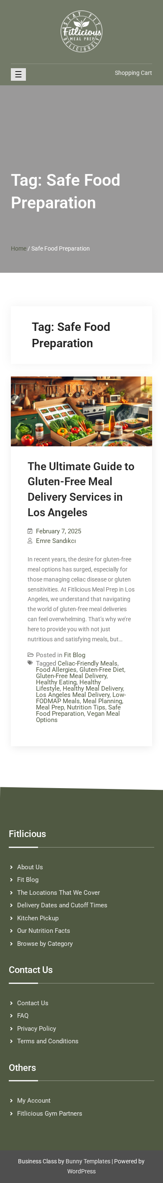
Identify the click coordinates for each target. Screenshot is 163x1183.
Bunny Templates (88, 1161)
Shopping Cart (133, 72)
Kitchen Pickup (38, 918)
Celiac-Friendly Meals (87, 663)
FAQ (22, 1015)
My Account (34, 1100)
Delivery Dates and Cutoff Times (62, 905)
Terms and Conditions (48, 1041)
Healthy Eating (56, 682)
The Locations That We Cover (58, 892)
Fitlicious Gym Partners (49, 1113)
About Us (30, 867)
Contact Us (32, 1003)
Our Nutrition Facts (43, 931)
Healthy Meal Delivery (93, 688)
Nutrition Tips (86, 707)
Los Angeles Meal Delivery (73, 695)
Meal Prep (50, 707)
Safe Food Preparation (78, 710)
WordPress (81, 1171)
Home (18, 248)
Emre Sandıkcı (56, 541)
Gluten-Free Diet (101, 669)
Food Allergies (56, 669)
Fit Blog (74, 655)
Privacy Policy (36, 1028)
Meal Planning (102, 701)
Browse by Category (45, 943)
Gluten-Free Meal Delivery (71, 676)
